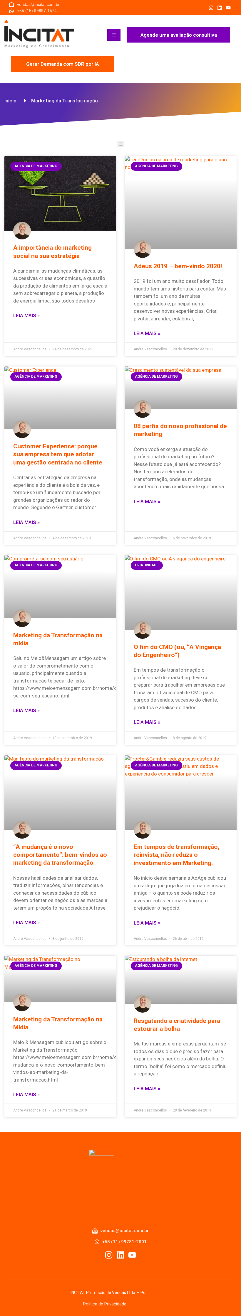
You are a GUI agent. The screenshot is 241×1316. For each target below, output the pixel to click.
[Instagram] (211, 7)
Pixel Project (159, 1292)
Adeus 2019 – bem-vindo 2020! (178, 266)
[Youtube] (228, 7)
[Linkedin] (219, 7)
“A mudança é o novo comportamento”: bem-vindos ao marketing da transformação (60, 854)
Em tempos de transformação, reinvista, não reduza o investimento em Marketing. (176, 854)
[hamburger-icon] (113, 35)
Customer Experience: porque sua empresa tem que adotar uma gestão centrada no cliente (57, 454)
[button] (120, 144)
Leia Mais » (26, 315)
